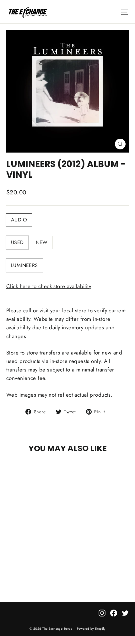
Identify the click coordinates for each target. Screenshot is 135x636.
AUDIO (19, 219)
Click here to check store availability (48, 286)
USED (17, 242)
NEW (42, 242)
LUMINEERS (24, 265)
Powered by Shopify (91, 628)
